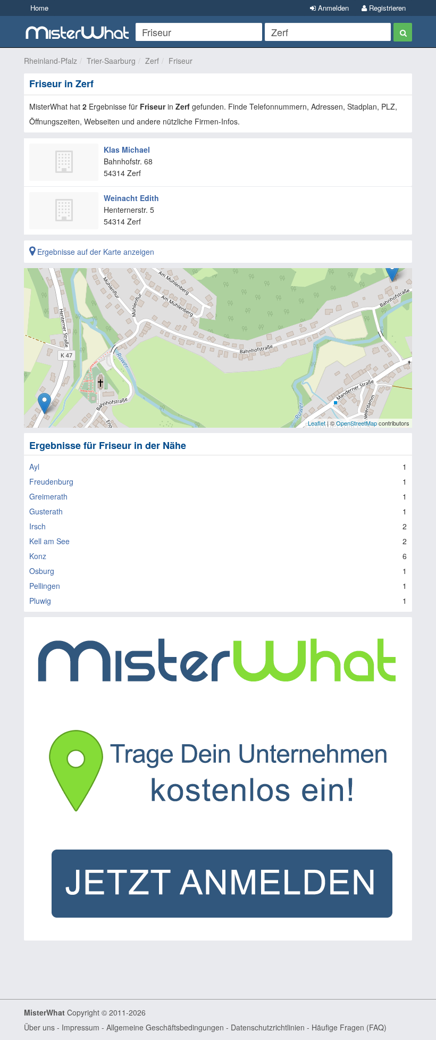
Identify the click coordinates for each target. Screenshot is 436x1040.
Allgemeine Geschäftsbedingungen (165, 1027)
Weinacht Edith (131, 198)
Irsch (37, 526)
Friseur (180, 60)
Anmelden (332, 8)
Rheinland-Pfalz (50, 60)
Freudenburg (51, 481)
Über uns (39, 1027)
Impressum (80, 1027)
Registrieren (386, 8)
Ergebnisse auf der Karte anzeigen (94, 251)
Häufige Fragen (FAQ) (349, 1027)
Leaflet (316, 423)
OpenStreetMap (356, 423)
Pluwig (40, 600)
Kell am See (49, 541)
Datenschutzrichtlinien (268, 1027)
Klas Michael (127, 149)
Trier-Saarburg (111, 60)
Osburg (41, 570)
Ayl (34, 466)
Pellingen (44, 585)
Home (39, 8)
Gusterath (46, 511)
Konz (37, 556)
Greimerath (48, 496)
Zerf (152, 60)
